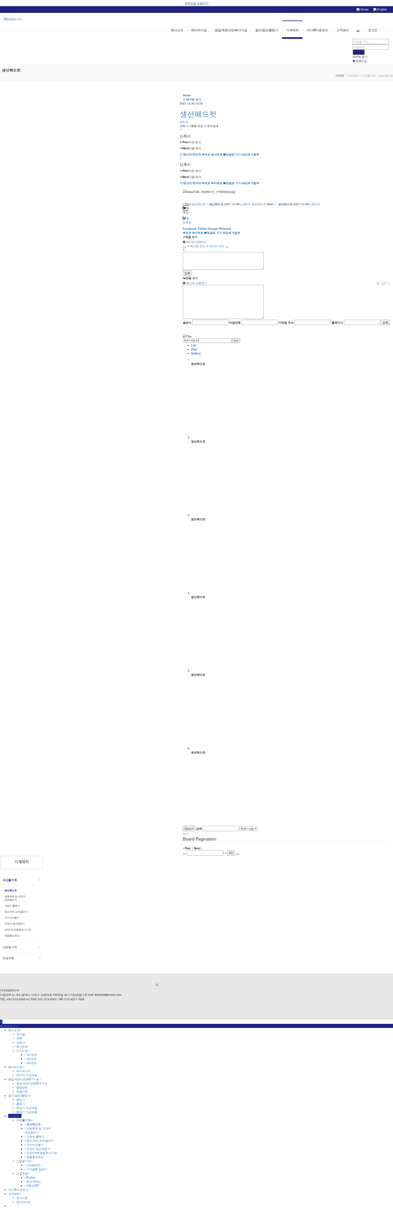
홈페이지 (337, 322)
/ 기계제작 (352, 75)
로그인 (372, 30)
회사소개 (177, 30)
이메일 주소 (286, 322)
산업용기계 (9, 947)
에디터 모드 (215, 246)
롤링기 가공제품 (26, 1112)
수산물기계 (9, 880)
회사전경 (22, 1046)
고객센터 (342, 30)
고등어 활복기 (12, 905)
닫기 (385, 283)
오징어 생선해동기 (15, 923)
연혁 (19, 1038)
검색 (236, 340)
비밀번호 (235, 322)
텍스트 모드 (196, 246)
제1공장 (31, 1054)
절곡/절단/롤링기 (266, 30)
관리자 (184, 122)
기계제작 (292, 30)
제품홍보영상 (12, 935)
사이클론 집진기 (36, 1169)
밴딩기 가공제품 (26, 1108)
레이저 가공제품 (26, 1075)
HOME (340, 75)
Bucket (30, 1177)
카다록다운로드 (317, 30)
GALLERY (32, 1185)
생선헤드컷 (198, 113)
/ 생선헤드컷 (385, 75)
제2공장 (31, 1059)
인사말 (20, 1034)
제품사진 (22, 1091)
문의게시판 (23, 1202)
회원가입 (361, 61)
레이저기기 (23, 1071)
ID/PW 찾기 (360, 57)
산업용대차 (33, 1165)
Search (189, 828)
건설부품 (8, 958)
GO (231, 853)
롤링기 (20, 1104)
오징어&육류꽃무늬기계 (18, 929)
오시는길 (22, 1050)
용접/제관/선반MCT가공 (231, 30)
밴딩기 (20, 1099)
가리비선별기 (12, 917)
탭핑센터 (22, 1087)
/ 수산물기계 (368, 75)
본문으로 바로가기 (196, 3)
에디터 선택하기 (196, 242)
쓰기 (186, 834)
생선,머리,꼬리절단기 (16, 911)
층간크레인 (33, 1181)
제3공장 (31, 1063)
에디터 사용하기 (196, 283)
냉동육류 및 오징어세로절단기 (15, 898)
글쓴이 (187, 322)
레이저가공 (199, 30)
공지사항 (22, 1198)
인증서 (20, 1042)
